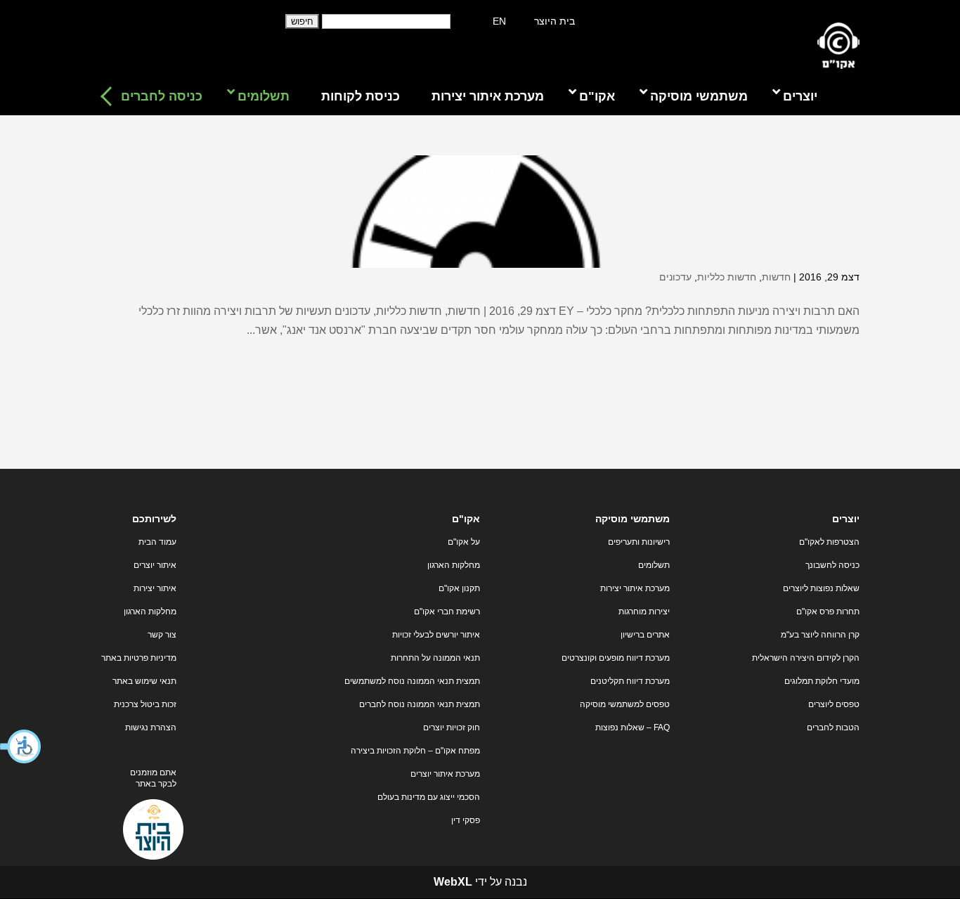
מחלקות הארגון (453, 565)
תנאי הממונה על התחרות (435, 658)
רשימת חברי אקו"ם (447, 611)
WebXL (453, 882)
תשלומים (654, 565)
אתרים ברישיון (645, 635)
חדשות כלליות (726, 277)
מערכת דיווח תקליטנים (630, 681)
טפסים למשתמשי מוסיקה (625, 704)
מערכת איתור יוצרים (445, 774)
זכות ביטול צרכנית (145, 704)
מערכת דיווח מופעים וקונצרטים (616, 658)
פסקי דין (465, 820)
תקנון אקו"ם (459, 588)
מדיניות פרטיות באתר (138, 658)
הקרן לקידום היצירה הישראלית (806, 658)
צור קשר (162, 635)
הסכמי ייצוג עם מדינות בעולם (428, 797)
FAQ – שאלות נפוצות (632, 727)
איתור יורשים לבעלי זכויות (436, 635)
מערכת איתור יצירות (635, 588)
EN (499, 21)
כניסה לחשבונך (832, 565)
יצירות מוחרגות (644, 611)
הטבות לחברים (833, 727)
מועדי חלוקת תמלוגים (822, 681)
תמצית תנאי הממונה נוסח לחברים (419, 704)
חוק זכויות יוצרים (451, 727)
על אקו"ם (464, 542)
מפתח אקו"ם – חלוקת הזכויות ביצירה (415, 751)
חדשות (776, 277)
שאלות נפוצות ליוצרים (821, 588)
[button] (21, 746)
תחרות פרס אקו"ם (828, 611)
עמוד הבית (157, 542)
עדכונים (675, 277)
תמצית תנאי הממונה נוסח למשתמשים (412, 681)
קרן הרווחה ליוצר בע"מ (820, 635)
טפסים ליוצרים (834, 704)
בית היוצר (554, 21)
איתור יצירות (155, 588)
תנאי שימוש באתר (144, 681)
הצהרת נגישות (150, 727)
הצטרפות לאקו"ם (829, 542)
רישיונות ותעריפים (639, 542)
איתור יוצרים (155, 565)
